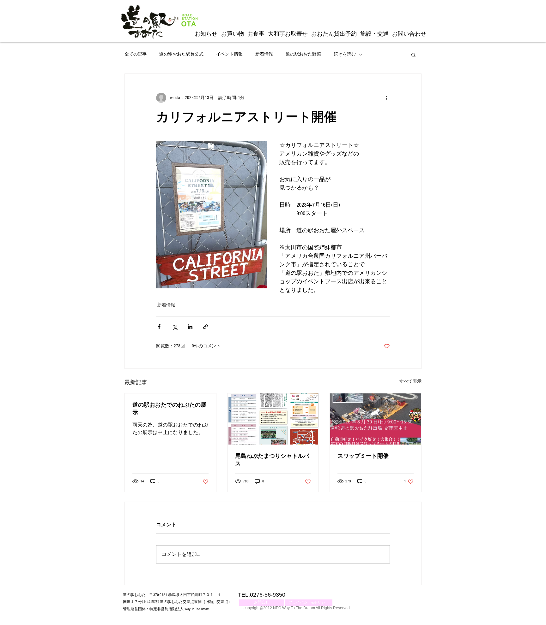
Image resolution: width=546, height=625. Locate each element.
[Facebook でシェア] (159, 327)
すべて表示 (410, 381)
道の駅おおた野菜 (303, 54)
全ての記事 (135, 54)
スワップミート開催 (363, 456)
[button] (413, 54)
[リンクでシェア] (206, 327)
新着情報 (264, 54)
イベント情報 (229, 54)
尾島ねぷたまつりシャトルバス (272, 460)
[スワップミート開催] (375, 419)
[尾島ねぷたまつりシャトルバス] (273, 419)
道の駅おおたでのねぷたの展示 (169, 409)
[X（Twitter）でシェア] (175, 327)
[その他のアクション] (386, 98)
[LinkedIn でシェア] (190, 327)
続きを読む (345, 54)
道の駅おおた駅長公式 (181, 54)
